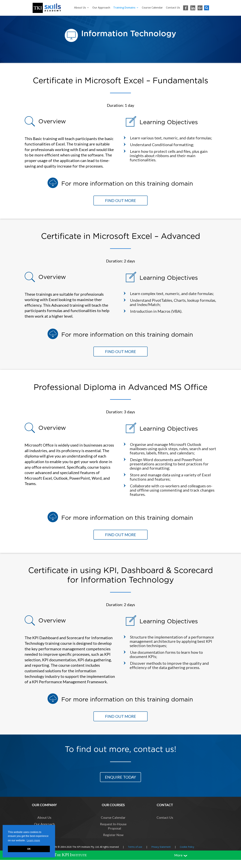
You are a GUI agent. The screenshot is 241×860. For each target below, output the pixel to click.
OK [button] (29, 849)
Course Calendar (152, 7)
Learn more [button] (33, 840)
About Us (80, 7)
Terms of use (135, 846)
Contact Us (173, 7)
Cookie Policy (187, 846)
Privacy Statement (161, 846)
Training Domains (124, 7)
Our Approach (101, 7)
